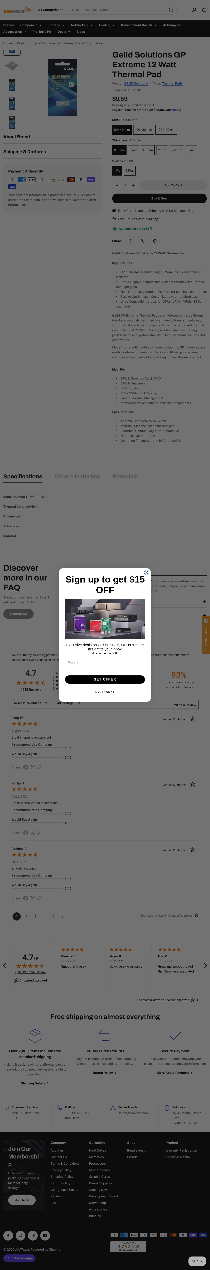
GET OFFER (105, 679)
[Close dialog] (146, 572)
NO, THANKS (105, 691)
